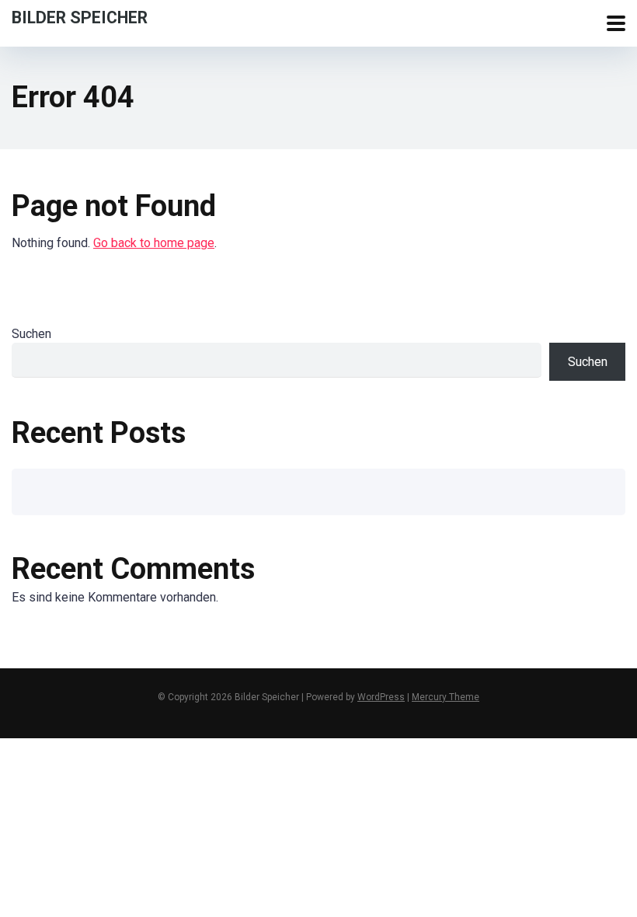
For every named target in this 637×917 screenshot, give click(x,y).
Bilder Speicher (80, 17)
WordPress (381, 697)
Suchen (31, 333)
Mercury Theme (445, 697)
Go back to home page (153, 242)
